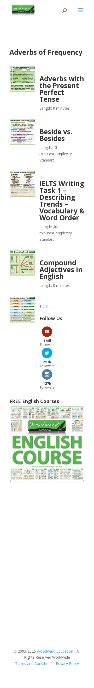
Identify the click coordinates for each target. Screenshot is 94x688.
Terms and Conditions (33, 663)
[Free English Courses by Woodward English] (47, 480)
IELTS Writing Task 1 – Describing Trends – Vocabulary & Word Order (61, 200)
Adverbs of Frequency (46, 52)
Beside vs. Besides (55, 135)
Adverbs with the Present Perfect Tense (61, 89)
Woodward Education (55, 651)
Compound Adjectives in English (61, 269)
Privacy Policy (67, 663)
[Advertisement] (47, 538)
